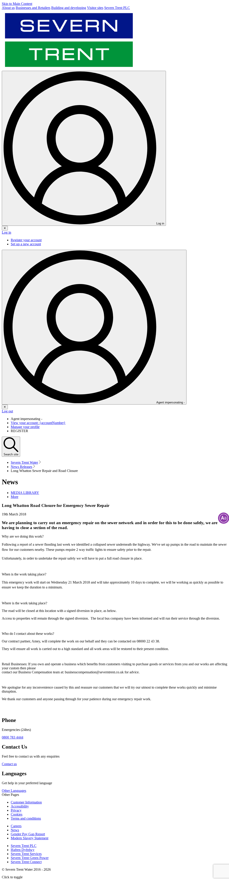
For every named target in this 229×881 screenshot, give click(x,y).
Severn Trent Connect (26, 862)
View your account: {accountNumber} (38, 423)
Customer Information (26, 802)
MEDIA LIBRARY (25, 493)
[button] (14, 497)
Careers (16, 826)
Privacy (16, 810)
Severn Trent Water (24, 462)
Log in (6, 232)
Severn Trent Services (26, 854)
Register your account (26, 240)
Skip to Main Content (17, 4)
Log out (7, 411)
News (15, 830)
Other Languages (14, 791)
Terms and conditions (26, 818)
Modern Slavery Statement (29, 838)
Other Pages (10, 795)
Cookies (16, 814)
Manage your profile (25, 427)
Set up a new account (26, 244)
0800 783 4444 (12, 737)
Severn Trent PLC (23, 846)
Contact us (9, 764)
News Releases (21, 467)
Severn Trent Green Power (30, 858)
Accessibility (20, 806)
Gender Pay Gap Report (28, 834)
